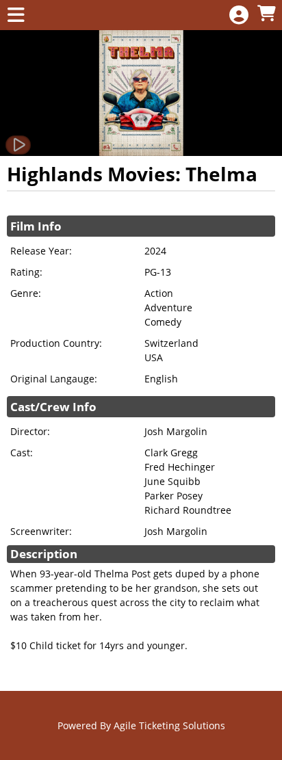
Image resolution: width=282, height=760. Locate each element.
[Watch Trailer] (18, 145)
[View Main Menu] (15, 15)
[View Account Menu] (239, 15)
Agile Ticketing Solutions (169, 725)
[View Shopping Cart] (266, 14)
